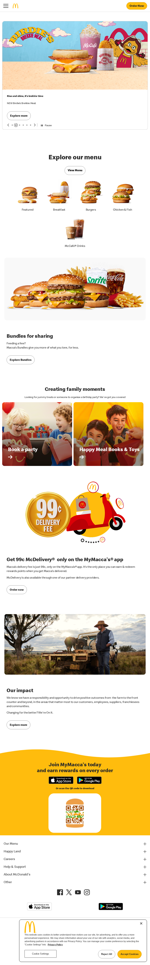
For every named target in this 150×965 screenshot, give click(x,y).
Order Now (137, 6)
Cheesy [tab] (19, 94)
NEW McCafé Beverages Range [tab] (23, 94)
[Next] (35, 94)
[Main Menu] (5, 5)
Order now (17, 559)
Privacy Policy (55, 944)
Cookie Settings (93, 899)
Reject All (106, 954)
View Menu (75, 140)
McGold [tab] (12, 94)
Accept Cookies (129, 954)
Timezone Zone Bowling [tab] (30, 94)
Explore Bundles (20, 329)
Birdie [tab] (15, 94)
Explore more (19, 52)
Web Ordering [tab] (26, 94)
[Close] (141, 923)
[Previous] (8, 94)
